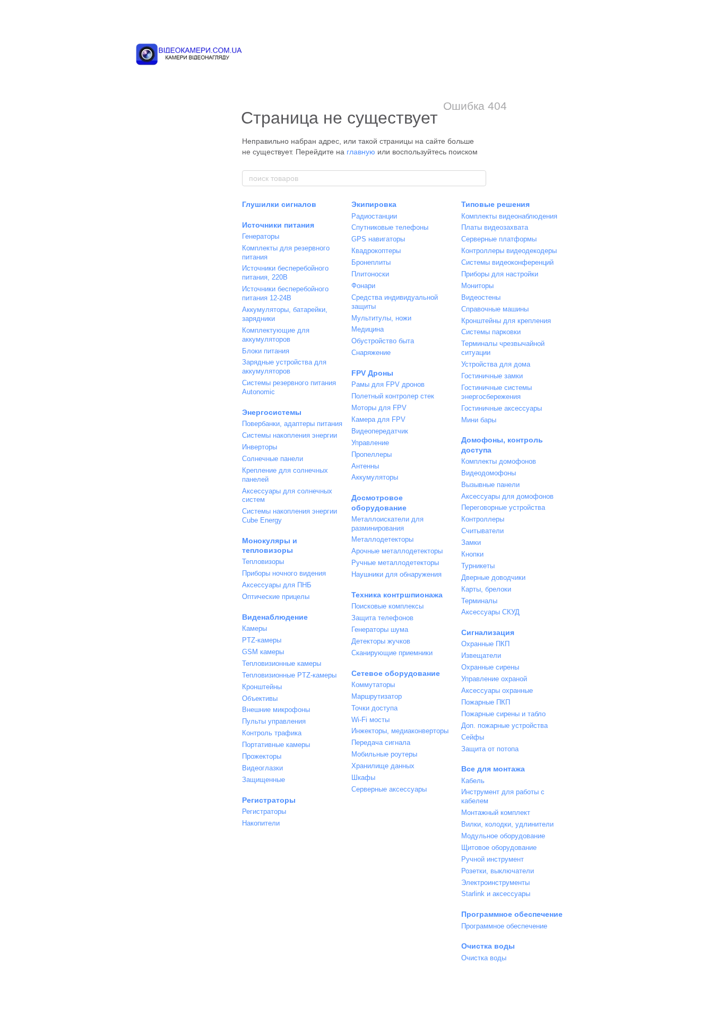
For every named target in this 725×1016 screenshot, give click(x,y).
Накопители (261, 823)
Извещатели (481, 655)
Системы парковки (491, 332)
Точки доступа (374, 708)
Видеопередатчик (379, 431)
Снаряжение (371, 353)
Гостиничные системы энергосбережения (496, 392)
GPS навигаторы (378, 239)
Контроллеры (482, 519)
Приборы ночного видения (284, 573)
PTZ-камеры (261, 640)
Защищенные (263, 780)
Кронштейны (262, 687)
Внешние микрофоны (276, 710)
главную (361, 151)
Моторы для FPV (379, 408)
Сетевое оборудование (395, 673)
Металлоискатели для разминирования (387, 523)
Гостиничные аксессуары (501, 408)
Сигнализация (487, 632)
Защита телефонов (382, 618)
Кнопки (472, 554)
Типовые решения (495, 204)
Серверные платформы (499, 239)
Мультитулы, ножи (381, 318)
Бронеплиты (371, 262)
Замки (471, 542)
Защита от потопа (490, 749)
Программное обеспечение (512, 914)
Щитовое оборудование (499, 848)
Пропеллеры (371, 454)
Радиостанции (374, 216)
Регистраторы (269, 800)
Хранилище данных (383, 766)
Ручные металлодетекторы (395, 563)
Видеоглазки (262, 768)
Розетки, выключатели (497, 871)
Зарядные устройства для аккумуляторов (284, 366)
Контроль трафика (271, 733)
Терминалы (479, 601)
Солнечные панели (272, 459)
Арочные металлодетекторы (397, 551)
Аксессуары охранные (497, 690)
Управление (370, 443)
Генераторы (260, 236)
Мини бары (478, 420)
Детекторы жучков (380, 641)
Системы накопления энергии (289, 435)
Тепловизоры (263, 562)
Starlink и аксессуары (495, 894)
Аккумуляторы (374, 477)
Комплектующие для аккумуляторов (275, 334)
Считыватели (482, 531)
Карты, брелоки (486, 589)
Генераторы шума (379, 629)
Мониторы (477, 286)
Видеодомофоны (488, 473)
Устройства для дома (495, 364)
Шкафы (363, 777)
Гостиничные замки (492, 376)
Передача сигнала (380, 742)
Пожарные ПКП (485, 702)
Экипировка (373, 204)
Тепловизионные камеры (281, 663)
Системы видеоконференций (507, 262)
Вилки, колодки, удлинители (507, 824)
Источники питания (278, 225)
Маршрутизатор (376, 696)
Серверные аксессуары (389, 789)
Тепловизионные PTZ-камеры (289, 675)
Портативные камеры (276, 745)
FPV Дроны (372, 373)
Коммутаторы (373, 685)
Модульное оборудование (503, 836)
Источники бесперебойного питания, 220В (285, 272)
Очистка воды (488, 946)
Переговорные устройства (503, 507)
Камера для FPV (378, 419)
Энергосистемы (271, 412)
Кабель (473, 781)
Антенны (365, 466)
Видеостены (480, 297)
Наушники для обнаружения (396, 574)
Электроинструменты (495, 883)
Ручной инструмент (492, 859)
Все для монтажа (493, 769)
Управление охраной (494, 679)
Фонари (363, 286)
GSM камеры (263, 652)
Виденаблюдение (275, 617)
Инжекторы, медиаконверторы (399, 731)
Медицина (367, 329)
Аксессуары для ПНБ (277, 585)
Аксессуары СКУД (490, 612)
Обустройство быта (382, 341)
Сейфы (472, 737)
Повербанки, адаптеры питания (292, 424)
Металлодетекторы (382, 539)
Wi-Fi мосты (370, 720)
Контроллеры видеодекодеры (509, 251)
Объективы (260, 698)
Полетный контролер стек (392, 396)
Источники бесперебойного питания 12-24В (285, 293)
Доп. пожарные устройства (504, 726)
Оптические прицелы (275, 597)
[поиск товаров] (477, 178)
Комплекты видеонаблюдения (509, 216)
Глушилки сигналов (279, 204)
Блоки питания (265, 351)
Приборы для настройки (499, 274)
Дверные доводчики (493, 577)
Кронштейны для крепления (506, 321)
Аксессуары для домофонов (507, 496)
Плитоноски (370, 274)
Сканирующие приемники (392, 653)
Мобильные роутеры (384, 754)
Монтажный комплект (495, 813)
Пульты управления (274, 721)
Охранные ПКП (485, 644)
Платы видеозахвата (494, 227)
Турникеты (478, 566)
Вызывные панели (490, 485)
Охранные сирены (490, 667)
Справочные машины (495, 309)
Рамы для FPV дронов (388, 384)
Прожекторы (261, 756)
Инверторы (259, 447)
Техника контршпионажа (397, 595)
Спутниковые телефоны (389, 227)
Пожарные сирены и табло (503, 714)
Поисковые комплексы (387, 606)
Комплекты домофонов (498, 461)
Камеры (254, 628)
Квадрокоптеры (376, 251)
